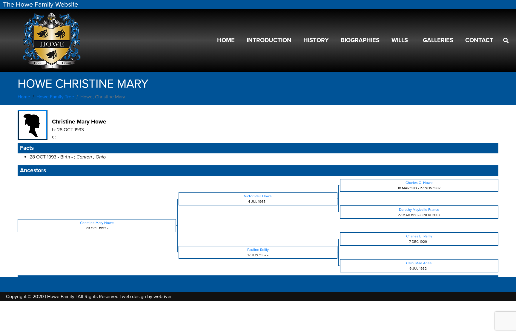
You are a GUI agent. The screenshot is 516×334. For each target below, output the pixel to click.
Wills (399, 40)
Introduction (269, 40)
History (316, 40)
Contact (479, 40)
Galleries (438, 40)
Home (226, 40)
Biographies (360, 40)
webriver (162, 297)
